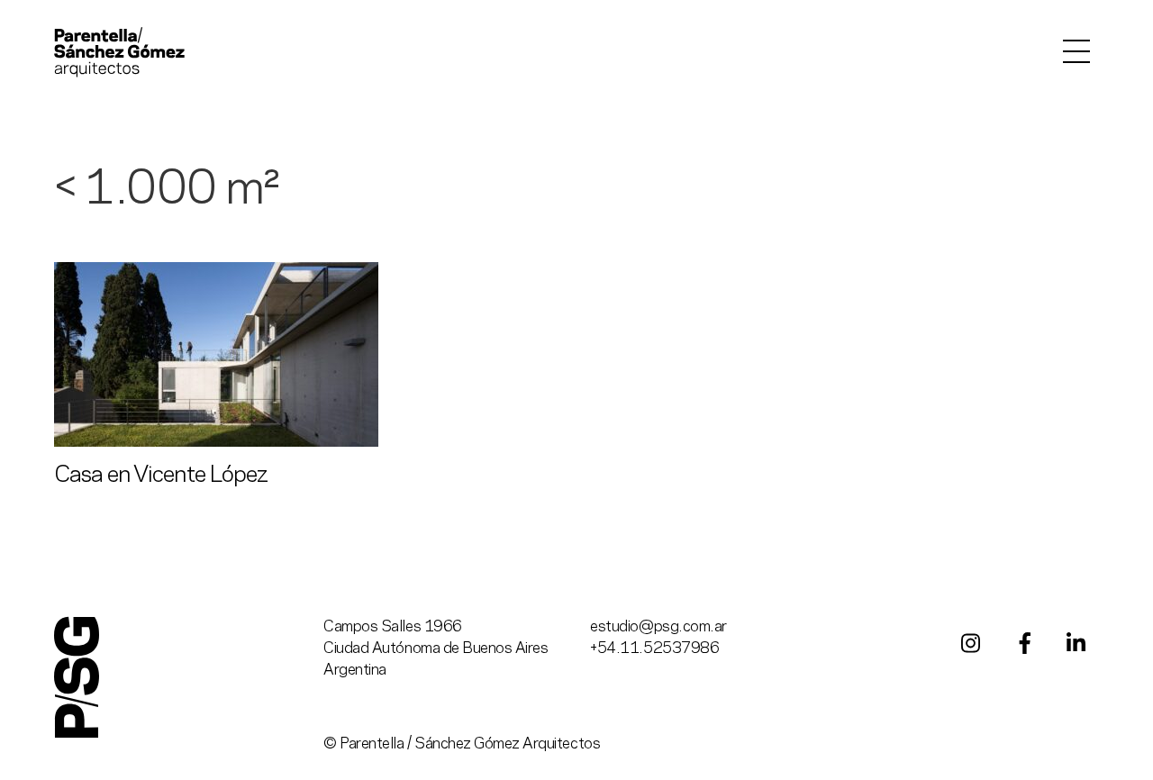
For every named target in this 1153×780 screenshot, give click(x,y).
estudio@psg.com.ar (658, 627)
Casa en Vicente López (161, 475)
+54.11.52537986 (654, 648)
